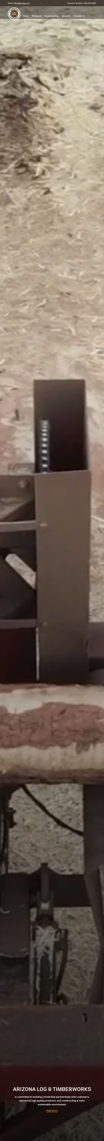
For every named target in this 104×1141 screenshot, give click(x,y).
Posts (26, 16)
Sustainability (51, 16)
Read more (52, 1110)
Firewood (36, 16)
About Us (66, 16)
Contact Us (79, 16)
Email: (19, 3)
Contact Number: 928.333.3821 (81, 3)
